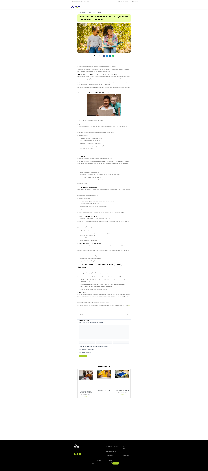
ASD (99, 181)
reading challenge (109, 273)
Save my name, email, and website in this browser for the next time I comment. (94, 346)
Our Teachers (101, 6)
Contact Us (118, 6)
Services (108, 6)
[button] (104, 56)
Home (88, 6)
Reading (99, 12)
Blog (113, 6)
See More (85, 396)
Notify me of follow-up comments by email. (87, 349)
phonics (114, 226)
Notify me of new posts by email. (85, 352)
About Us (94, 6)
